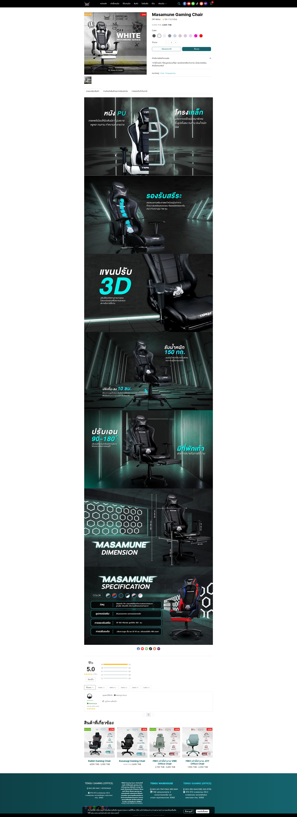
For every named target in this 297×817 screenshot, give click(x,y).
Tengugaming (170, 73)
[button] (179, 4)
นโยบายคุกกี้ (115, 813)
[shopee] (201, 3)
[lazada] (205, 3)
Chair (162, 73)
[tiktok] (197, 3)
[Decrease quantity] (167, 42)
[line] (193, 3)
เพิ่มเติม (161, 3)
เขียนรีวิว (91, 679)
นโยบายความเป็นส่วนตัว (99, 813)
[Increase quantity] (175, 42)
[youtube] (189, 3)
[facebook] (185, 3)
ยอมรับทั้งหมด (202, 811)
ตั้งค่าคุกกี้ (188, 811)
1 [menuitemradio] (148, 715)
